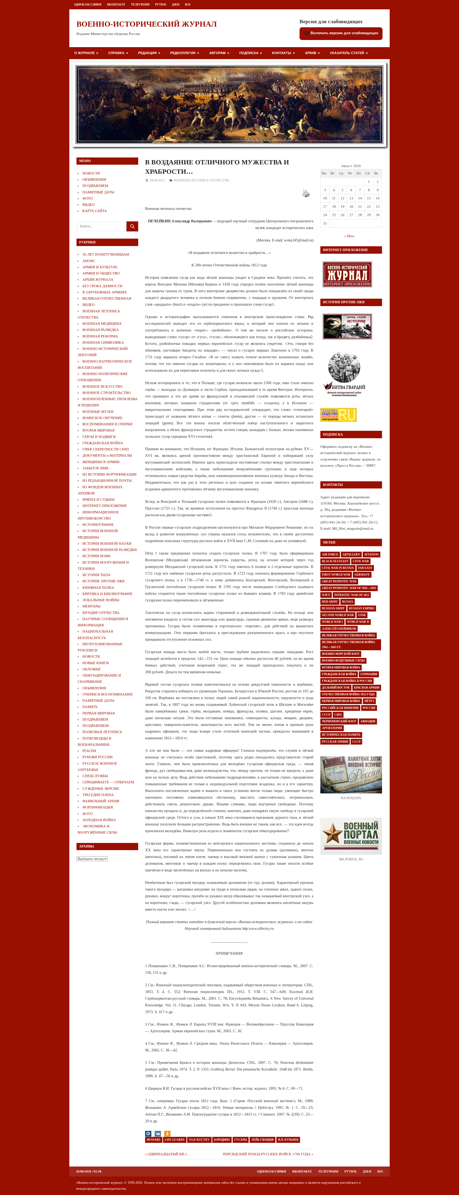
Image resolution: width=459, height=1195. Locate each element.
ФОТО (87, 198)
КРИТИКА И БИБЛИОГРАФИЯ (107, 594)
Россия (369, 708)
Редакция (147, 53)
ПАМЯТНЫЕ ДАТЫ (98, 192)
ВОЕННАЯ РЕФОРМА (100, 336)
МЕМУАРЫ (91, 606)
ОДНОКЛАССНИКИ (87, 4)
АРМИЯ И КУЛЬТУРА (99, 267)
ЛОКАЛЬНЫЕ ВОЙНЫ (100, 600)
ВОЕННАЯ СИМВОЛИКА (103, 342)
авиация (368, 721)
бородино (222, 1139)
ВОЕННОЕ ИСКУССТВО (102, 386)
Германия (369, 674)
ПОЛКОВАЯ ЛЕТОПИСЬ (102, 732)
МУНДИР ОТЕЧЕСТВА (101, 613)
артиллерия (332, 728)
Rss (188, 4)
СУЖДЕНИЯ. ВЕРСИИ (100, 789)
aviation (371, 554)
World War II (358, 621)
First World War (336, 574)
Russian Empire (361, 608)
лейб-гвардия (262, 1139)
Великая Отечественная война (348, 635)
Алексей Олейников (339, 628)
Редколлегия (182, 53)
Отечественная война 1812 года (348, 694)
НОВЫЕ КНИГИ (95, 663)
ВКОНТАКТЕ (116, 4)
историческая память (341, 734)
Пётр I (369, 701)
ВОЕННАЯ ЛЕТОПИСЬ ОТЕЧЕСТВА (201, 180)
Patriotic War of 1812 (351, 595)
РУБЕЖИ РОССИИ (97, 757)
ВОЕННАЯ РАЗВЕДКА (100, 330)
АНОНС (88, 261)
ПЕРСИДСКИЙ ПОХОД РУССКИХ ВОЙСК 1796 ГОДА (267, 1154)
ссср (356, 741)
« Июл (349, 236)
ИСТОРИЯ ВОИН (96, 556)
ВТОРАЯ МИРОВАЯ (98, 430)
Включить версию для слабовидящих (344, 33)
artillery (351, 554)
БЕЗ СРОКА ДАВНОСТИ (102, 286)
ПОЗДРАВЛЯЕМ (95, 186)
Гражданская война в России (347, 681)
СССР (326, 714)
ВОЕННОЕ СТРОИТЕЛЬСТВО (106, 393)
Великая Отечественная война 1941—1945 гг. (348, 644)
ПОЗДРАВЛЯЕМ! (95, 726)
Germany (362, 574)
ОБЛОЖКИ (91, 669)
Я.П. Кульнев (288, 1139)
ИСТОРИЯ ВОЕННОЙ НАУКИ (106, 543)
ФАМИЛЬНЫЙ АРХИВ (100, 801)
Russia (347, 601)
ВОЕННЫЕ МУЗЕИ (98, 412)
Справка (116, 53)
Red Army (330, 601)
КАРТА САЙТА (94, 211)
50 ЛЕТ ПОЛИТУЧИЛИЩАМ (105, 254)
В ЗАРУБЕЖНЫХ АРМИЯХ (104, 292)
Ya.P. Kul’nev (199, 1139)
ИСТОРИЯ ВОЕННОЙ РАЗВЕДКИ (109, 550)
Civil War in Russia (338, 568)
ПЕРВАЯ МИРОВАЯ (98, 713)
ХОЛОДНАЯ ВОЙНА (99, 820)
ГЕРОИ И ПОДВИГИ (99, 437)
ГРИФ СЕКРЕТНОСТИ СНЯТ (105, 449)
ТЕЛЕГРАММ (140, 4)
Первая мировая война (341, 701)
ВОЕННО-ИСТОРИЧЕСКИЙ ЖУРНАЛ (146, 24)
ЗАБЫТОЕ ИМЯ (95, 468)
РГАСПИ (89, 751)
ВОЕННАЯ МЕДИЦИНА (102, 323)
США (338, 714)
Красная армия (366, 687)
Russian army (333, 608)
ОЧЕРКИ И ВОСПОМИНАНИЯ (107, 694)
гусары (240, 1139)
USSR (362, 615)
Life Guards (175, 1139)
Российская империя (340, 708)
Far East (365, 568)
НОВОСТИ (91, 173)
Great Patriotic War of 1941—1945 (349, 588)
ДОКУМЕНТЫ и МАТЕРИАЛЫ (107, 455)
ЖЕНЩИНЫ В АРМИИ (101, 462)
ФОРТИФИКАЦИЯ (97, 807)
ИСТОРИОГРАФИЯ (97, 525)
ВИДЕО (88, 205)
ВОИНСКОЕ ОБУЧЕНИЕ (102, 418)
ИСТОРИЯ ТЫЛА (96, 575)
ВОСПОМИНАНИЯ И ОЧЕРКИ (107, 424)
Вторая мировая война (341, 667)
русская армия (335, 741)
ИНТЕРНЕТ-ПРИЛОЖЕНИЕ (104, 506)
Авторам (217, 53)
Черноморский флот (339, 721)
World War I (332, 621)
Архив (310, 53)
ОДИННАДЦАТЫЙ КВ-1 (167, 1154)
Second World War (338, 615)
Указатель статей (347, 53)
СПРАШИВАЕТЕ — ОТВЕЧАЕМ (108, 782)
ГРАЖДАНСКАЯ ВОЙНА (102, 443)
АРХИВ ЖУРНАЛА (97, 279)
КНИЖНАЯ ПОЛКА (98, 587)
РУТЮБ (160, 4)
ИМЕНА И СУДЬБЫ (98, 499)
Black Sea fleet (335, 561)
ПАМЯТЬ (90, 707)
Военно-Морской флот (341, 654)
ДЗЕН (175, 4)
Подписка (248, 53)
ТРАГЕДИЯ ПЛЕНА (98, 795)
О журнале (84, 53)
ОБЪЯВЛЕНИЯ (94, 179)
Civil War (361, 561)
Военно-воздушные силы (343, 660)
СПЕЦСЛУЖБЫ (95, 776)
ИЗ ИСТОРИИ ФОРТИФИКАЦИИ (109, 474)
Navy (326, 595)
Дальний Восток (336, 687)
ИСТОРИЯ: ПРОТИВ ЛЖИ (103, 581)
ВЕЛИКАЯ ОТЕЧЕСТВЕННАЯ (106, 298)
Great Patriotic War (339, 581)
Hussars (153, 1139)
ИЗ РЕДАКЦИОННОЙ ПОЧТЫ (107, 480)
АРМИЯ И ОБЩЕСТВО (101, 273)
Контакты (281, 53)
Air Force (330, 554)
